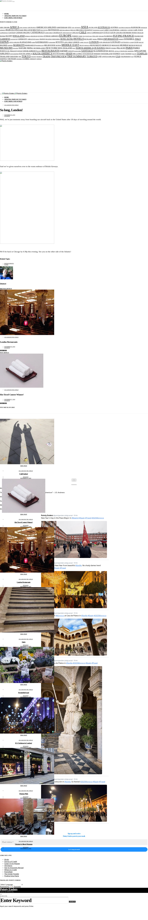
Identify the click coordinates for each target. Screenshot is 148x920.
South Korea (59, 54)
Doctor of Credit (10, 861)
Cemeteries (49, 32)
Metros (58, 45)
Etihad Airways (51, 36)
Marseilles (40, 45)
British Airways (65, 30)
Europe (65, 35)
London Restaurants (23, 582)
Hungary (88, 39)
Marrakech (30, 45)
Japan (4, 41)
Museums (6, 47)
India (100, 39)
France (128, 35)
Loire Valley (84, 42)
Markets (19, 45)
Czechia (119, 33)
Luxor (131, 42)
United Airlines (108, 56)
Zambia (26, 59)
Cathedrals (38, 32)
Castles (11, 33)
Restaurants (50, 50)
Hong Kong (66, 39)
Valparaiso (125, 56)
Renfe (39, 51)
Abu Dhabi (4, 27)
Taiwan (128, 54)
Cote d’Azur (109, 33)
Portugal (5, 51)
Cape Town (138, 30)
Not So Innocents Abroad (14, 868)
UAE (99, 56)
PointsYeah (8, 872)
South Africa (25, 54)
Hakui (37, 39)
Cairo (106, 30)
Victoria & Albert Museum (23, 844)
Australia (104, 27)
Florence (108, 36)
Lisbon (76, 42)
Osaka (113, 48)
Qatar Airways (29, 51)
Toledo (33, 56)
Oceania (99, 47)
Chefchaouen (67, 32)
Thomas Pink (23, 794)
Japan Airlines (14, 42)
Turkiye (91, 56)
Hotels (79, 38)
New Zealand (65, 48)
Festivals (88, 36)
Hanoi (42, 39)
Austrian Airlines (125, 27)
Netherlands (39, 48)
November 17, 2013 (9, 399)
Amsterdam (62, 27)
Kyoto (59, 42)
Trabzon (39, 56)
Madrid (3, 45)
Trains (46, 56)
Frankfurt (138, 36)
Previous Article (6, 288)
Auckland (93, 27)
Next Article (4, 352)
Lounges (116, 42)
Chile (82, 32)
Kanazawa (25, 42)
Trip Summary (76, 56)
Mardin (10, 45)
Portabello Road (23, 693)
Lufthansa (125, 42)
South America (42, 53)
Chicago (75, 33)
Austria (114, 27)
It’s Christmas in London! (23, 743)
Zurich (39, 59)
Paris (129, 47)
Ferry (81, 36)
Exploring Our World (13, 18)
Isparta (121, 39)
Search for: (3, 896)
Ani (73, 27)
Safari (64, 51)
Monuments (96, 45)
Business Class (98, 30)
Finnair (101, 36)
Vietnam (11, 59)
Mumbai (124, 45)
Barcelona (12, 30)
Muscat (139, 45)
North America (85, 48)
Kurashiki (52, 42)
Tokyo (26, 56)
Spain (69, 53)
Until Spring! (23, 474)
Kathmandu (41, 42)
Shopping (131, 51)
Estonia (41, 36)
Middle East (70, 45)
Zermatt (33, 59)
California (114, 30)
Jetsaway (7, 116)
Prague (13, 51)
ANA (70, 27)
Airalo (6, 859)
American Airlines (46, 27)
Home (6, 13)
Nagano (15, 48)
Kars (33, 42)
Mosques (116, 45)
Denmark (127, 33)
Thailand (5, 56)
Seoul (111, 51)
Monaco (87, 45)
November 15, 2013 (25, 798)
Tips (20, 56)
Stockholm (88, 54)
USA (118, 56)
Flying (118, 35)
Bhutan (36, 30)
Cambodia (123, 30)
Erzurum (34, 36)
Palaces (121, 48)
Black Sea (44, 30)
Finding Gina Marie (11, 876)
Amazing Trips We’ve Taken (15, 16)
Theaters (14, 56)
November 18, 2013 (25, 478)
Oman (108, 48)
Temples (142, 53)
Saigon (71, 51)
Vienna (3, 59)
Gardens (5, 39)
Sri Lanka (77, 54)
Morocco (106, 45)
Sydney (116, 54)
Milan (81, 45)
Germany (22, 39)
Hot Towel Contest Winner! (24, 522)
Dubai (2, 36)
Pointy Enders (8, 889)
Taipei (123, 54)
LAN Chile (68, 42)
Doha (134, 33)
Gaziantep (14, 39)
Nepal (30, 48)
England (19, 35)
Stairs (23, 642)
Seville (117, 51)
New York (51, 48)
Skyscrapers (14, 53)
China (89, 33)
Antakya (78, 27)
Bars (21, 30)
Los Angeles (104, 42)
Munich (132, 45)
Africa (14, 27)
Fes (84, 36)
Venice (137, 56)
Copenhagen (97, 33)
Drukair (140, 33)
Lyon (136, 42)
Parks (136, 48)
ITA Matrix (8, 866)
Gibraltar (31, 39)
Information (110, 39)
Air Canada (23, 27)
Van (132, 56)
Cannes (130, 30)
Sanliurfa (77, 51)
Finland (95, 36)
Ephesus (27, 36)
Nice (73, 48)
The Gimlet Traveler (11, 874)
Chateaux (57, 33)
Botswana (53, 30)
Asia (84, 27)
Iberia (95, 39)
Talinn (134, 53)
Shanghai (123, 51)
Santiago (87, 51)
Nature (23, 48)
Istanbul (129, 39)
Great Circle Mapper (12, 864)
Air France (32, 27)
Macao (141, 42)
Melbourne (49, 45)
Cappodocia (4, 32)
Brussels (80, 30)
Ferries (75, 36)
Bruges (73, 30)
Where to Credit (10, 870)
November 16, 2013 (9, 114)
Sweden (97, 54)
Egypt (9, 36)
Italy (138, 39)
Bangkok (135, 27)
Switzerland (106, 54)
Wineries (19, 59)
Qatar (19, 51)
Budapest (89, 30)
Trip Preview (59, 56)
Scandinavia (101, 51)
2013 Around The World (11, 105)
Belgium (28, 30)
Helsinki (49, 39)
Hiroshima (56, 39)
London (94, 42)
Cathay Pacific (23, 33)
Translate (17, 887)
